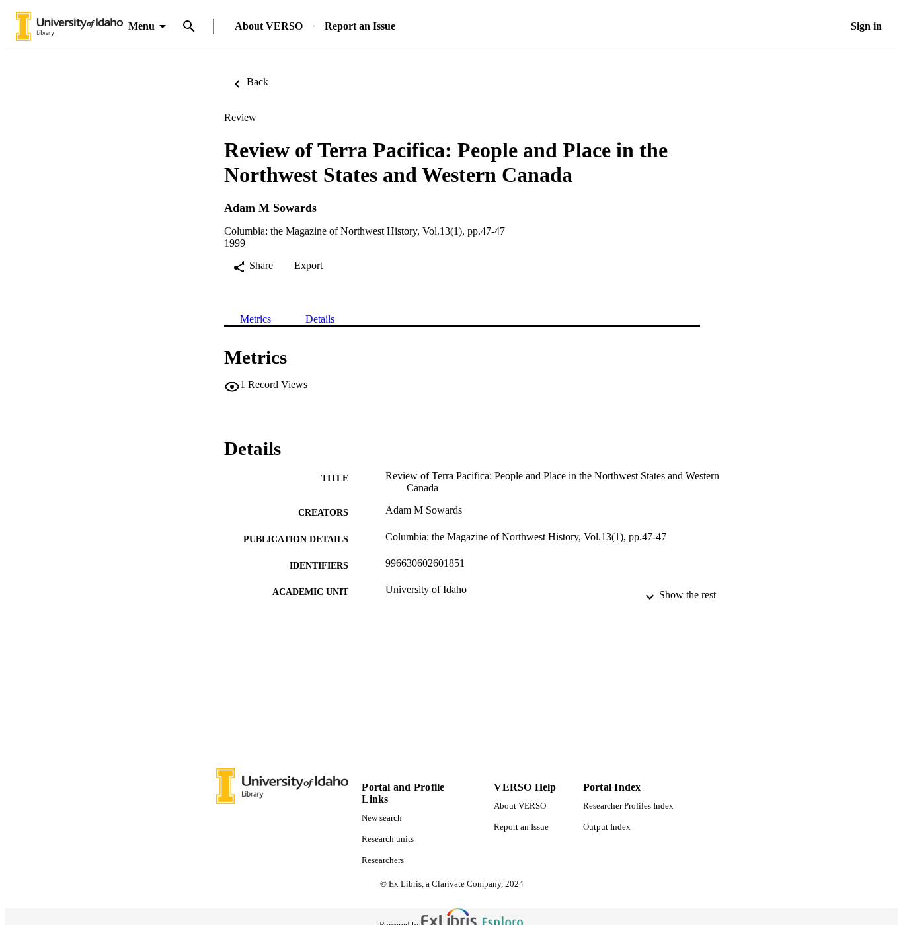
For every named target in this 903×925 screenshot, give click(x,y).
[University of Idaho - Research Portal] (69, 27)
